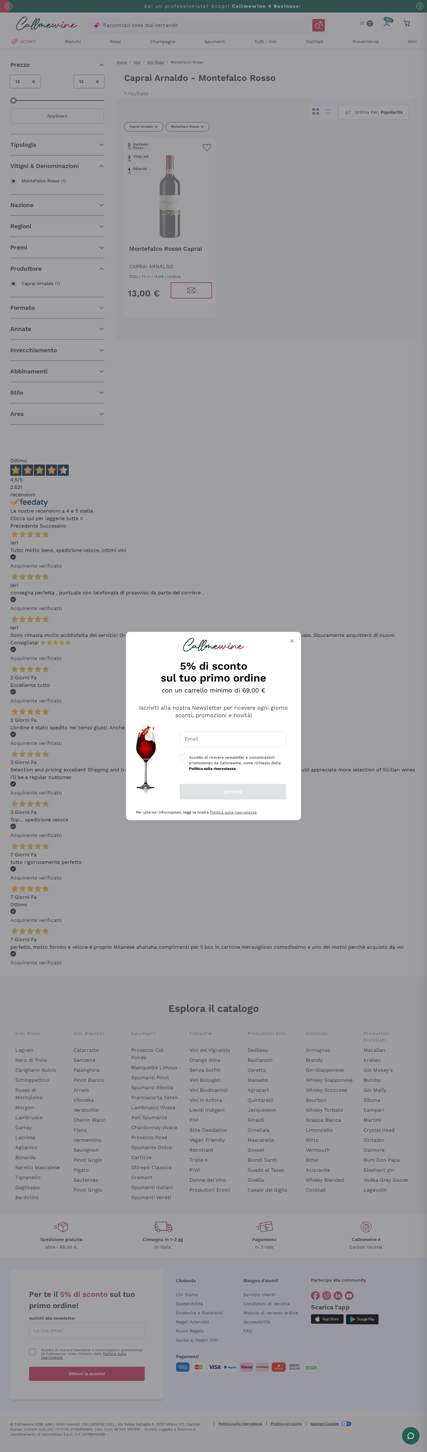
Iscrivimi (233, 791)
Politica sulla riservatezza (233, 812)
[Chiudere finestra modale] (292, 641)
